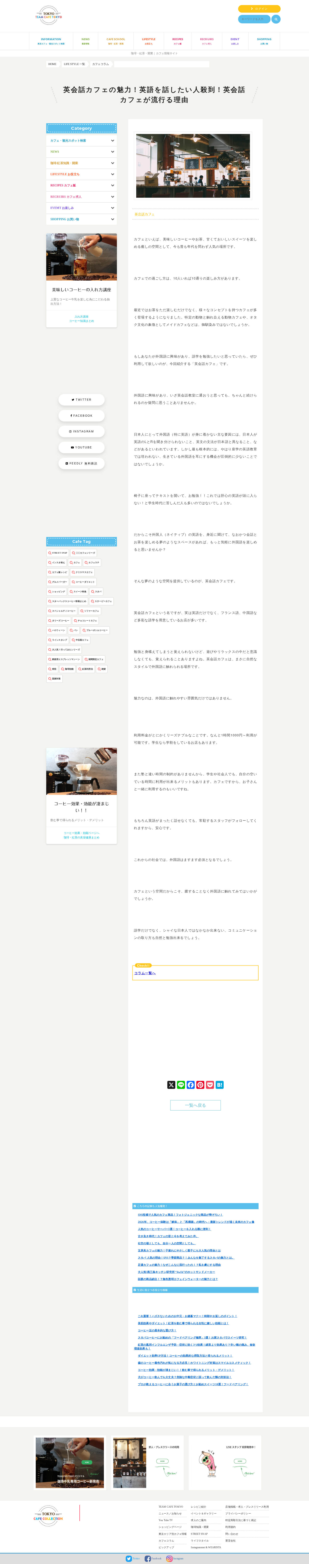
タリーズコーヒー (60, 620)
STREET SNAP (59, 553)
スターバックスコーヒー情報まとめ (69, 601)
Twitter (136, 1558)
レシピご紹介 (198, 1506)
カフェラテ (93, 562)
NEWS (86, 41)
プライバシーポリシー (238, 1513)
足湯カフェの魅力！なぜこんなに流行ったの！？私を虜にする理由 (179, 1264)
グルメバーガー (59, 582)
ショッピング (58, 591)
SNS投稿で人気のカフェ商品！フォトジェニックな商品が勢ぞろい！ (180, 1214)
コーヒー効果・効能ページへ (82, 833)
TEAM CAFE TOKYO (171, 1506)
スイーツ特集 (80, 591)
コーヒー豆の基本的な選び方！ (157, 1330)
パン (76, 630)
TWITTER (84, 399)
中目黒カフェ (82, 640)
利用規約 (230, 1527)
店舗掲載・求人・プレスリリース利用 (247, 1506)
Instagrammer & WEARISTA (206, 1547)
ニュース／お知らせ (170, 1513)
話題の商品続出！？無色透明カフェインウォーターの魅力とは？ (178, 1279)
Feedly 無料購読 (83, 463)
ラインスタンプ (59, 640)
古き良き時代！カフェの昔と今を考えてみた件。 (168, 1236)
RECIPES (177, 41)
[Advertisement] (166, 1034)
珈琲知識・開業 (200, 1527)
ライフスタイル (200, 1540)
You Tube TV (166, 1520)
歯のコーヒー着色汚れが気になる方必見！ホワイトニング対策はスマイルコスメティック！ (194, 1362)
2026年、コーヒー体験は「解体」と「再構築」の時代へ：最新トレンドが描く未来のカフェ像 (196, 1221)
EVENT (235, 41)
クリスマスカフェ (84, 572)
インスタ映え (58, 562)
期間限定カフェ (95, 659)
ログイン (260, 8)
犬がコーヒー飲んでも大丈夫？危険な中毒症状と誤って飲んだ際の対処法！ (185, 1377)
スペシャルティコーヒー (63, 611)
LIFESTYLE (148, 41)
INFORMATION (51, 41)
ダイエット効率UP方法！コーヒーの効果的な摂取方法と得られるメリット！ (185, 1355)
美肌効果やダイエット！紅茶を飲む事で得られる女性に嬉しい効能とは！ (183, 1323)
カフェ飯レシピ (59, 572)
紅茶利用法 (87, 669)
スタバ (98, 591)
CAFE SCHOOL (116, 41)
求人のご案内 (198, 1520)
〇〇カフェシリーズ (85, 553)
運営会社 (230, 1540)
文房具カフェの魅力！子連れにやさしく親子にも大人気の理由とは (179, 1250)
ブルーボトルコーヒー (97, 630)
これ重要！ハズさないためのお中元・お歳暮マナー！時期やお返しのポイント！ (187, 1316)
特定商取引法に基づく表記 (240, 1520)
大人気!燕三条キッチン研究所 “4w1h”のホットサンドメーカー (176, 1272)
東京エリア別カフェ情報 (173, 1533)
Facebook (156, 1558)
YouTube (83, 447)
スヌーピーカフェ (103, 601)
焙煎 (54, 669)
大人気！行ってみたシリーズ (66, 649)
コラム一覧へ (145, 972)
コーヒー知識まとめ (81, 320)
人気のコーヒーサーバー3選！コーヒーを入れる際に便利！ (174, 1229)
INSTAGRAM (83, 431)
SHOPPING (264, 41)
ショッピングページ (170, 1527)
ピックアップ (166, 1547)
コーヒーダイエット (85, 582)
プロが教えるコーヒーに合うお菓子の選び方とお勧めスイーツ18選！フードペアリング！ (193, 1384)
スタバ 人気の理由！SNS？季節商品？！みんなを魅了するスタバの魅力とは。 (186, 1257)
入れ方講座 (81, 316)
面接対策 (56, 678)
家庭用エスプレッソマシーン (66, 659)
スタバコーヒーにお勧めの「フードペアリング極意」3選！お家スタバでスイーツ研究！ (192, 1337)
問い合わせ (231, 1533)
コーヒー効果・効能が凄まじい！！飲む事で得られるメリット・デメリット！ (186, 1370)
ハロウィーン (58, 630)
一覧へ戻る (195, 1105)
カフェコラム (166, 1540)
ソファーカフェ (91, 611)
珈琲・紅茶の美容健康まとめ (82, 837)
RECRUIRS (207, 41)
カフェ (77, 562)
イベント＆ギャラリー (203, 1513)
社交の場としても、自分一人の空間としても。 (167, 1243)
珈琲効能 (69, 669)
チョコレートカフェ (87, 620)
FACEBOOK (83, 415)
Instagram (178, 1558)
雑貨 (104, 669)
